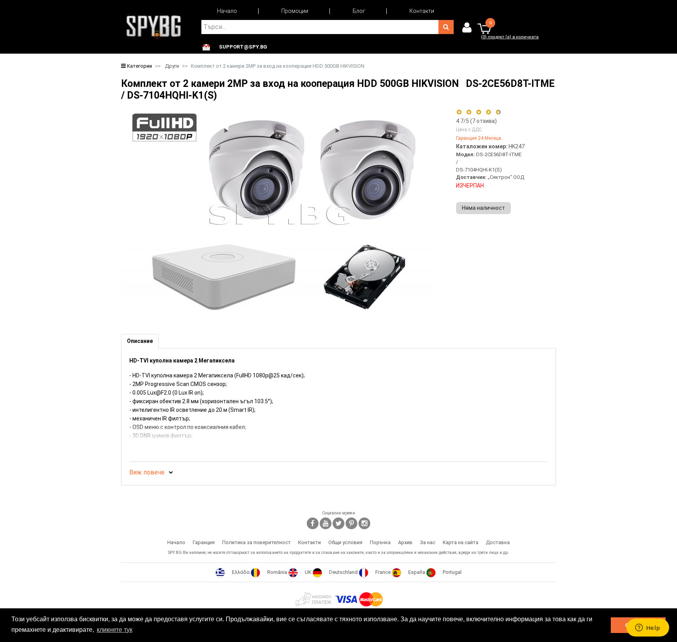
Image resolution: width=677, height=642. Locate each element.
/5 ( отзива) (476, 121)
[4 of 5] (488, 112)
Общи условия (345, 542)
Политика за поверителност (256, 542)
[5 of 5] (498, 112)
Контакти (421, 11)
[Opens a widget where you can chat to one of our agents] (647, 628)
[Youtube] (325, 523)
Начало (227, 11)
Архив (405, 542)
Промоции (294, 11)
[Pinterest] (351, 523)
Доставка (498, 542)
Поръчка (380, 542)
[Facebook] (313, 523)
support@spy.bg (243, 47)
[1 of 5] (459, 112)
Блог (359, 11)
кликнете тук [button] (114, 629)
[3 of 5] (478, 112)
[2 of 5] (469, 112)
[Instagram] (364, 523)
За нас (427, 542)
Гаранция (204, 542)
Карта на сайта (460, 542)
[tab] (140, 341)
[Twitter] (338, 523)
